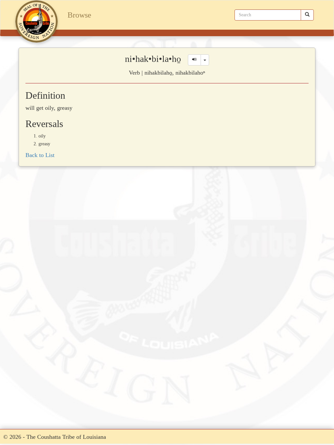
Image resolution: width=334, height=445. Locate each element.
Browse (79, 15)
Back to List (39, 155)
